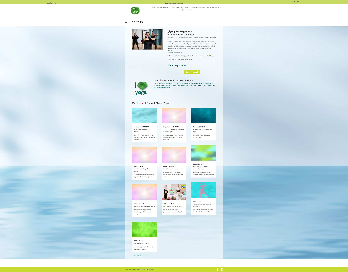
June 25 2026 (168, 166)
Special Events (185, 7)
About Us (189, 10)
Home (153, 7)
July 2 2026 (138, 166)
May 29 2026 (139, 203)
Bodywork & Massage (198, 7)
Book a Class (175, 7)
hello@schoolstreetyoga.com (174, 3)
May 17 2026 (198, 201)
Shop (183, 10)
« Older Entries (136, 256)
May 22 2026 (168, 203)
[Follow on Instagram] (298, 1)
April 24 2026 (139, 241)
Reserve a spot (192, 72)
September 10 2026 (171, 127)
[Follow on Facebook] (294, 1)
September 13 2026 (141, 127)
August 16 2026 (199, 127)
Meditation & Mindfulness (214, 7)
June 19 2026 (198, 164)
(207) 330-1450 (52, 3)
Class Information (162, 7)
